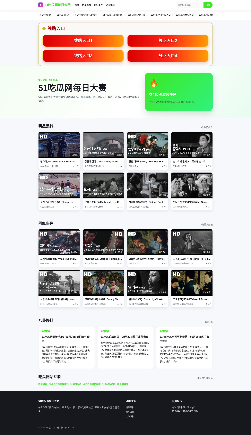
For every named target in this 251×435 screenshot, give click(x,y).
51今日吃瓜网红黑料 (59, 384)
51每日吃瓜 (75, 384)
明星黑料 (86, 5)
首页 (77, 5)
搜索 (208, 5)
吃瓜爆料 (42, 384)
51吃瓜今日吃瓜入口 (161, 15)
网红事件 (98, 5)
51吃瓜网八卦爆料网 (112, 15)
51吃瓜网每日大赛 (58, 5)
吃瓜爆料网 (122, 384)
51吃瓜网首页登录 (185, 15)
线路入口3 (83, 56)
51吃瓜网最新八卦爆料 (86, 15)
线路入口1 (83, 40)
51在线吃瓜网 (108, 384)
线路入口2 (168, 40)
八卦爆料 (110, 5)
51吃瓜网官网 (63, 15)
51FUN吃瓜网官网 (137, 15)
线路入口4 (168, 56)
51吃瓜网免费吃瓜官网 (210, 15)
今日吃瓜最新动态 (92, 384)
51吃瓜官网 (45, 15)
